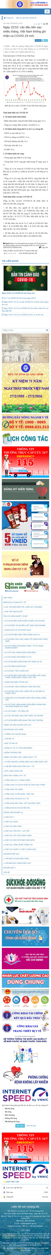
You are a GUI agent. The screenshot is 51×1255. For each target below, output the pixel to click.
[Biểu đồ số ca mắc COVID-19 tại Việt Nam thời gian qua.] (25, 88)
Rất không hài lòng (12, 1121)
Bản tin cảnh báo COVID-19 (26, 18)
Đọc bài (38, 40)
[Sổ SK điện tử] (25, 525)
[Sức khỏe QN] (25, 586)
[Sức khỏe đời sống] (25, 883)
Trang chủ (9, 18)
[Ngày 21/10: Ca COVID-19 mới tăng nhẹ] (25, 278)
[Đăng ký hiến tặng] (25, 489)
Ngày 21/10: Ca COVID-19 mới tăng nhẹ (18, 293)
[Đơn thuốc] (25, 1049)
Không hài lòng (11, 1118)
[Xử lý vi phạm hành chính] (25, 564)
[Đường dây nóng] (25, 422)
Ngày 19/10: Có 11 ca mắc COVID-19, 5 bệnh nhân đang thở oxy (25, 303)
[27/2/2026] (25, 373)
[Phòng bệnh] (25, 1075)
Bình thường (10, 1115)
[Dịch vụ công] (25, 998)
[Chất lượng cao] (25, 979)
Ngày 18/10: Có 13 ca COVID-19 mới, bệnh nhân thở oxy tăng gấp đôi (25, 309)
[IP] (25, 1094)
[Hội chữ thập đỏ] (25, 899)
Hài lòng (8, 1112)
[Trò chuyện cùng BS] (25, 916)
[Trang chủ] (25, 4)
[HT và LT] (25, 958)
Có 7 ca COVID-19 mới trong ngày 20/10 (19, 298)
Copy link (44, 247)
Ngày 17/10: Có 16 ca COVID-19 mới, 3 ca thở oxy (23, 315)
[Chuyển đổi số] (25, 936)
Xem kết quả (31, 1126)
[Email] (47, 24)
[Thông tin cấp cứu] (25, 462)
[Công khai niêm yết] (25, 1028)
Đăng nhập (41, 2)
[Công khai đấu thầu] (25, 1015)
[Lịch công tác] (25, 439)
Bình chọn (20, 1126)
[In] (44, 24)
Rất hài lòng (9, 1109)
